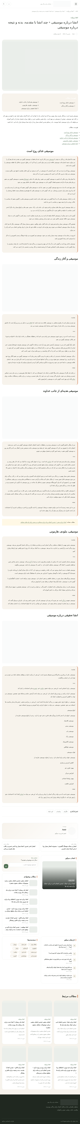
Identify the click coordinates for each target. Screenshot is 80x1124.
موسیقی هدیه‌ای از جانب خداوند (28, 102)
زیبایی (16, 948)
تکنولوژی (33, 948)
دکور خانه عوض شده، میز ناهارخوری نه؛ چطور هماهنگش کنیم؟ (58, 960)
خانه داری (23, 952)
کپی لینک (50, 811)
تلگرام (66, 811)
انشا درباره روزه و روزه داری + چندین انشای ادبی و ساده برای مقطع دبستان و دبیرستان (17, 911)
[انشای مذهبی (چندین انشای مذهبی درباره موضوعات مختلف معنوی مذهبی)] (33, 883)
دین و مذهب (32, 952)
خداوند (49, 461)
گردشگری (24, 948)
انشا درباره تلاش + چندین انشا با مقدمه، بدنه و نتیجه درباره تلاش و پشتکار (14, 1070)
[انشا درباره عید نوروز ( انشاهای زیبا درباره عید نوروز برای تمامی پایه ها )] (33, 902)
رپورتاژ (14, 944)
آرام (30, 562)
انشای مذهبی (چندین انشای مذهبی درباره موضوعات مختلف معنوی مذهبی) (40, 1024)
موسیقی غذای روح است (67, 102)
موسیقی (51, 159)
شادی (42, 688)
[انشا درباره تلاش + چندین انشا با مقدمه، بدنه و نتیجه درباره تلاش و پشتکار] (33, 920)
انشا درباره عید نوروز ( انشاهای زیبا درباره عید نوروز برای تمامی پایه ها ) (66, 1070)
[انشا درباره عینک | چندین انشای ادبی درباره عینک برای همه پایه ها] (66, 1009)
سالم (73, 379)
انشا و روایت (70, 11)
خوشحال (26, 179)
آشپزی (14, 956)
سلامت (14, 952)
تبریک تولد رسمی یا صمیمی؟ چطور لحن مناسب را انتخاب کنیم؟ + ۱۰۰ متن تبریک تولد (58, 946)
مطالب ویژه (32, 944)
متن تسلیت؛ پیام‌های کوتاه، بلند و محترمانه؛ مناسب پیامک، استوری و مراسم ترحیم (58, 976)
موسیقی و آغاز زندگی (67, 106)
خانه (77, 11)
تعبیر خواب (23, 944)
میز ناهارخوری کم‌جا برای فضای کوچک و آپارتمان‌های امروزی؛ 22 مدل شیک (59, 968)
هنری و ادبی (32, 956)
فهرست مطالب (40, 98)
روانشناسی (23, 956)
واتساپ (58, 811)
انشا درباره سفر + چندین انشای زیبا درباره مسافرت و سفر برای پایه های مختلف (43, 522)
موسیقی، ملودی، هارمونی (29, 105)
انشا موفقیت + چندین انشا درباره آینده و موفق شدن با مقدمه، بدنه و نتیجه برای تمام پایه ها (16, 930)
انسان (21, 794)
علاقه (30, 323)
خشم (35, 688)
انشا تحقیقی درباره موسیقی (29, 108)
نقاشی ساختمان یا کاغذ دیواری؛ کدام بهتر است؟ (60, 953)
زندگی (64, 600)
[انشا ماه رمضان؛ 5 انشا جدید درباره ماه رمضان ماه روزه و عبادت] (33, 892)
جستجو (6, 866)
